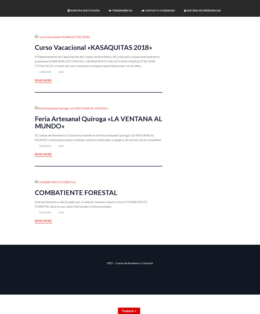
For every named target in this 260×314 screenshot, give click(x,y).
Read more (43, 80)
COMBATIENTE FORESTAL (76, 192)
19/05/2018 (45, 145)
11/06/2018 (45, 71)
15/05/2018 (45, 212)
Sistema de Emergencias (203, 10)
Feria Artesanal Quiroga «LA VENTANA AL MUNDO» (98, 122)
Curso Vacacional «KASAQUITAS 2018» (93, 47)
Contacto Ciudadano (160, 10)
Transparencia (121, 10)
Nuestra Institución (85, 10)
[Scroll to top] (130, 247)
